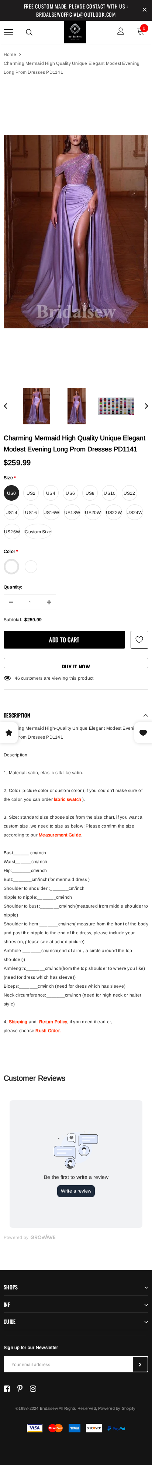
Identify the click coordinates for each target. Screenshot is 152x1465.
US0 (11, 493)
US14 (11, 512)
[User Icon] (120, 32)
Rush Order (47, 1030)
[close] (144, 10)
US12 (129, 493)
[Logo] (75, 31)
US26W (12, 531)
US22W (114, 512)
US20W (93, 512)
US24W (134, 512)
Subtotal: (13, 619)
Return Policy (53, 1021)
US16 (31, 512)
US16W (51, 512)
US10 (109, 493)
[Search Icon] (29, 32)
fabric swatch (67, 799)
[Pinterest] (20, 1388)
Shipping (18, 1021)
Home (10, 54)
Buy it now (76, 665)
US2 (31, 493)
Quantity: (13, 587)
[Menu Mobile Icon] (8, 32)
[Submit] (140, 1364)
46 (17, 678)
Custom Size (38, 531)
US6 (70, 493)
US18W (72, 512)
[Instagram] (33, 1388)
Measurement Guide (60, 835)
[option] (76, 232)
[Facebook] (7, 1388)
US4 (50, 493)
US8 (90, 493)
